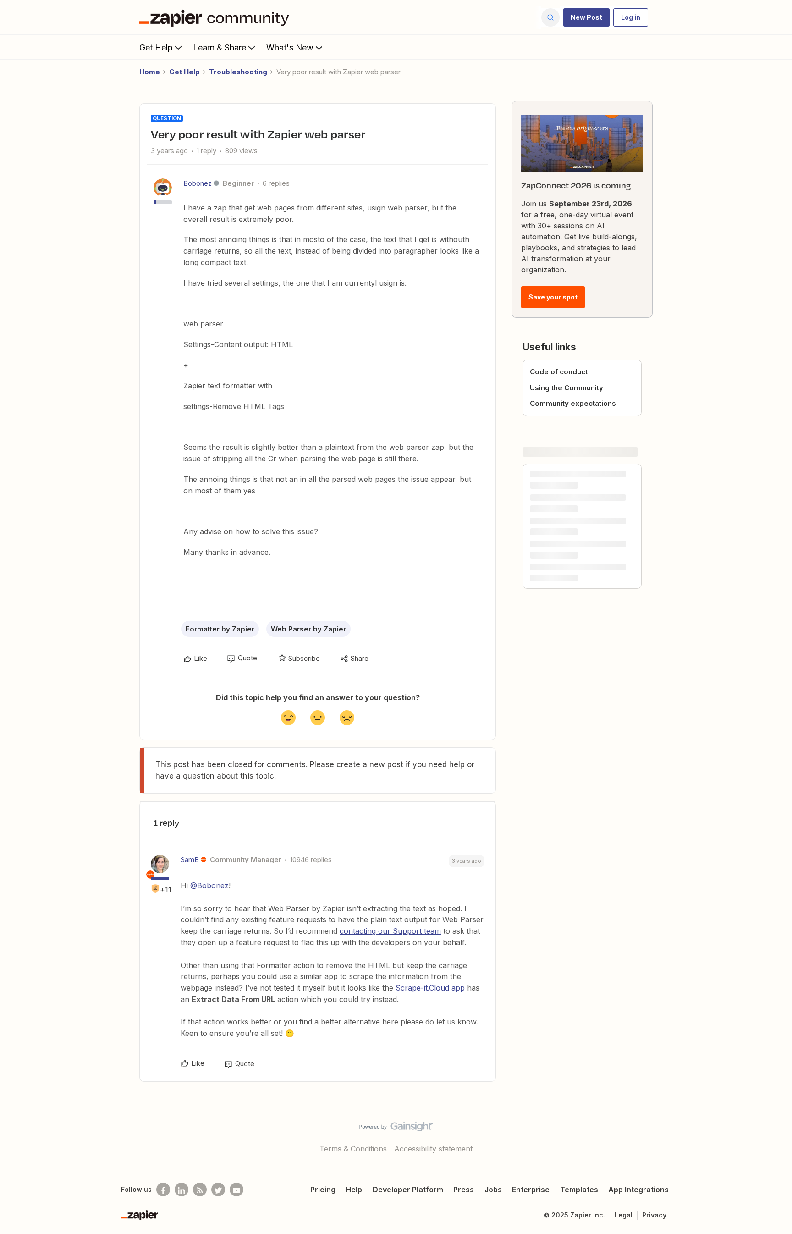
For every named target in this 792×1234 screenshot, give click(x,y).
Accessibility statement (433, 1148)
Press (463, 1189)
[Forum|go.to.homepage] (216, 17)
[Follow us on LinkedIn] (181, 1189)
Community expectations (573, 403)
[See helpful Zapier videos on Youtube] (236, 1189)
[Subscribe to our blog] (200, 1189)
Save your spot (553, 297)
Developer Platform (408, 1189)
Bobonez (197, 183)
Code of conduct (559, 371)
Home (149, 71)
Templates (579, 1189)
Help (354, 1189)
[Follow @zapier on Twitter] (218, 1189)
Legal (623, 1215)
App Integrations (638, 1189)
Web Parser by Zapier (308, 629)
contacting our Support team (390, 930)
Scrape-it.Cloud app (430, 987)
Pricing (323, 1189)
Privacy (654, 1215)
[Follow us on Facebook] (163, 1189)
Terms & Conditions (353, 1148)
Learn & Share (219, 47)
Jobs (493, 1189)
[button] (586, 17)
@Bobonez (209, 885)
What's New (290, 47)
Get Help (156, 47)
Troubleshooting (238, 71)
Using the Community (566, 387)
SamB (190, 859)
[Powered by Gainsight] (396, 1129)
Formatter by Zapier (220, 629)
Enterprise (531, 1189)
